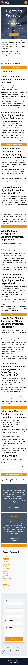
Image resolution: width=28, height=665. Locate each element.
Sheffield (5, 576)
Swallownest (6, 564)
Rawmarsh (3, 471)
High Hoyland (6, 589)
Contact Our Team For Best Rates (14, 144)
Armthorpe (5, 571)
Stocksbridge (6, 585)
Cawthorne (5, 587)
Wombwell (5, 573)
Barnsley (5, 583)
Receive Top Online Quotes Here (14, 314)
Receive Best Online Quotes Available (14, 226)
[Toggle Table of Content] (14, 72)
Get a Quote (13, 35)
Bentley (4, 570)
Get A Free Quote (14, 545)
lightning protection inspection (8, 123)
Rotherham (24, 469)
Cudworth (5, 582)
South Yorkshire (7, 578)
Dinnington (3, 469)
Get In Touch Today (14, 67)
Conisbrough (10, 469)
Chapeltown (6, 575)
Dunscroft (5, 580)
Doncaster (5, 566)
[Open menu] (25, 2)
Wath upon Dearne (7, 568)
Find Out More (14, 407)
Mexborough (17, 469)
